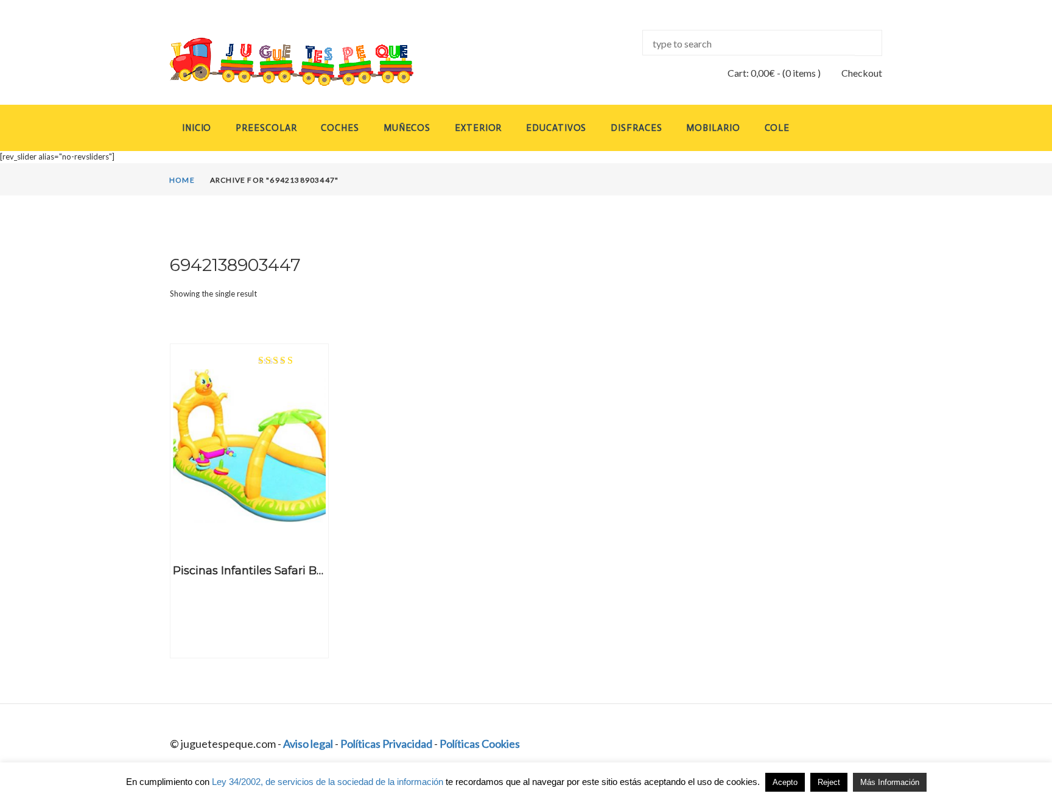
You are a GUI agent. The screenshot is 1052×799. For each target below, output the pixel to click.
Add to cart (249, 535)
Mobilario (713, 127)
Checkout (861, 73)
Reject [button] (829, 782)
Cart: (751, 73)
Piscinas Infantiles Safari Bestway (264, 570)
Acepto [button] (785, 782)
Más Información (889, 782)
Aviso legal (308, 743)
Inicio (196, 127)
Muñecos (407, 127)
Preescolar (266, 127)
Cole (777, 127)
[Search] (868, 43)
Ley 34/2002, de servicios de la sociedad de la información (327, 781)
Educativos (556, 127)
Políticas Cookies (480, 743)
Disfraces (636, 127)
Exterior (478, 127)
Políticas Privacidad (386, 743)
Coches (340, 127)
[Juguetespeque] (280, 62)
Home (182, 180)
